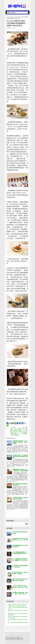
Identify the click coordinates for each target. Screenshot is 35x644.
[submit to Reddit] (25, 423)
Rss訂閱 (10, 637)
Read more (14, 452)
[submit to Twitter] (10, 423)
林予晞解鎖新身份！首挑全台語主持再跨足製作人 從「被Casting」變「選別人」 (20, 540)
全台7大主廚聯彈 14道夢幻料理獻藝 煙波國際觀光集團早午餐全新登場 (16, 23)
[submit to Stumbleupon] (15, 423)
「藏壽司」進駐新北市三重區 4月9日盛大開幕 (17, 604)
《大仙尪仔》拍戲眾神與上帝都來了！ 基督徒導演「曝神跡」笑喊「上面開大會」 (20, 587)
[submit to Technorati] (8, 425)
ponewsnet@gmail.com (18, 637)
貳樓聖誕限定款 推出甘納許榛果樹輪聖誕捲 (17, 605)
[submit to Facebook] (8, 423)
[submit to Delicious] (20, 423)
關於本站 (7, 637)
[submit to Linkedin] (22, 423)
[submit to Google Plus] (12, 423)
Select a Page (11, 12)
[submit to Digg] (17, 423)
